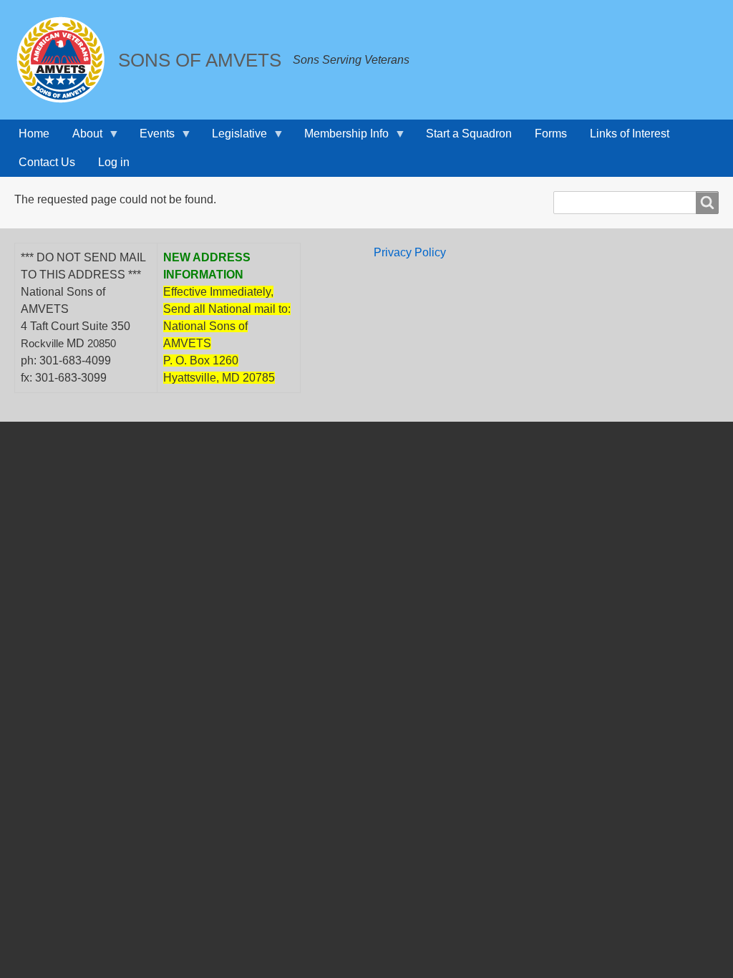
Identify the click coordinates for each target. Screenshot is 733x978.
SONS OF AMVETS (199, 60)
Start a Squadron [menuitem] (469, 133)
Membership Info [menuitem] (341, 137)
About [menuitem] (81, 137)
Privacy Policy (410, 252)
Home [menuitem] (34, 133)
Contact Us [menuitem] (47, 162)
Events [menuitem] (151, 137)
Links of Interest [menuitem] (629, 133)
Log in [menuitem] (114, 162)
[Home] (66, 59)
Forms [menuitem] (551, 133)
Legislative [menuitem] (233, 137)
